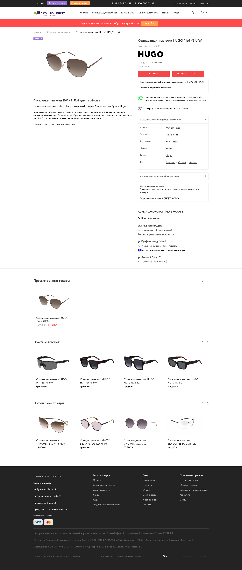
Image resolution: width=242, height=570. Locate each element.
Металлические (174, 127)
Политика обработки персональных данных (119, 556)
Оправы (84, 12)
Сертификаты (149, 494)
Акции (177, 12)
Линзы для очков (148, 12)
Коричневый (172, 141)
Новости (147, 485)
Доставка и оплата (189, 480)
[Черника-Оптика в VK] (165, 556)
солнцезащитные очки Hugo (62, 124)
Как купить (185, 494)
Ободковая (172, 134)
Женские (182, 162)
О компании (181, 4)
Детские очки (128, 12)
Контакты (204, 4)
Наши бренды (150, 499)
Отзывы (193, 4)
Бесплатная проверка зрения (194, 489)
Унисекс (193, 162)
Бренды (165, 12)
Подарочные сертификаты (106, 504)
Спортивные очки (101, 489)
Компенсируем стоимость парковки (156, 234)
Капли (169, 148)
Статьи (183, 499)
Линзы (96, 494)
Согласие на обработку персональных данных (56, 556)
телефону (193, 99)
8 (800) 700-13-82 (144, 3)
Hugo (169, 155)
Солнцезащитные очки (104, 12)
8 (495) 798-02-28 (121, 3)
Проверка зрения (80, 3)
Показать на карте (150, 218)
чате (204, 99)
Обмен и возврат (188, 485)
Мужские (170, 162)
